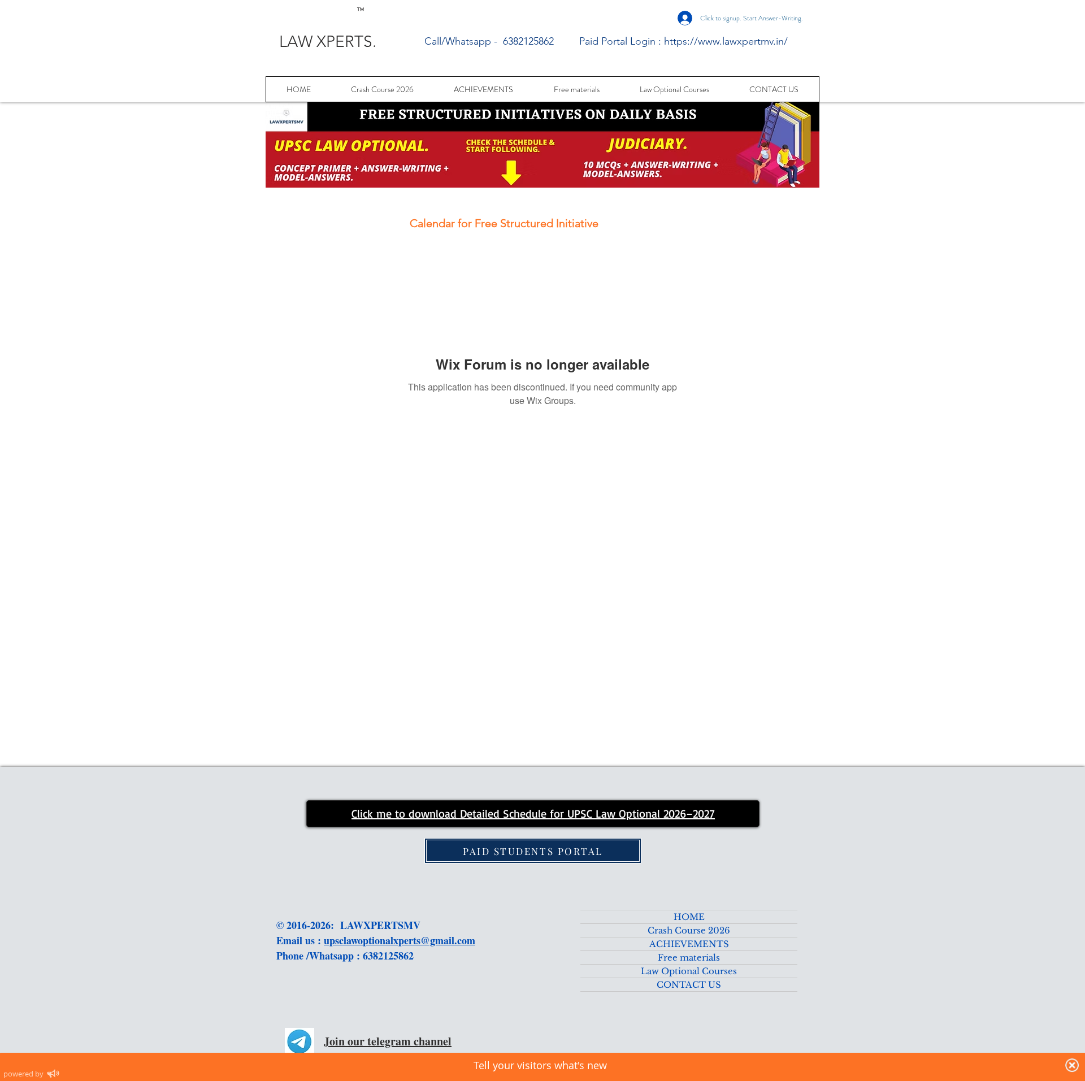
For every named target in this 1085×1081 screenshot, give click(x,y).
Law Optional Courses (689, 971)
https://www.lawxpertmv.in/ (726, 41)
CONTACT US (689, 984)
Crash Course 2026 (689, 930)
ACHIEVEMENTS (689, 944)
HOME (689, 916)
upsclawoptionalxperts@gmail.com (399, 940)
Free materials (689, 957)
